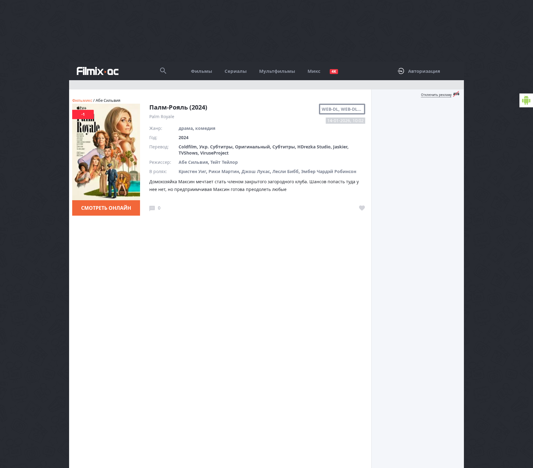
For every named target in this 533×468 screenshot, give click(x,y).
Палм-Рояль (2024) (178, 107)
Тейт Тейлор (224, 162)
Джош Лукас (256, 171)
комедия (205, 128)
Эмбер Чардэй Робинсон (328, 171)
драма (186, 128)
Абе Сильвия (193, 162)
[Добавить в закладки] (362, 208)
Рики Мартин (224, 171)
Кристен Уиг (192, 171)
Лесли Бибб (285, 171)
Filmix (97, 71)
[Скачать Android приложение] (526, 100)
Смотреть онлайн (106, 208)
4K (334, 71)
